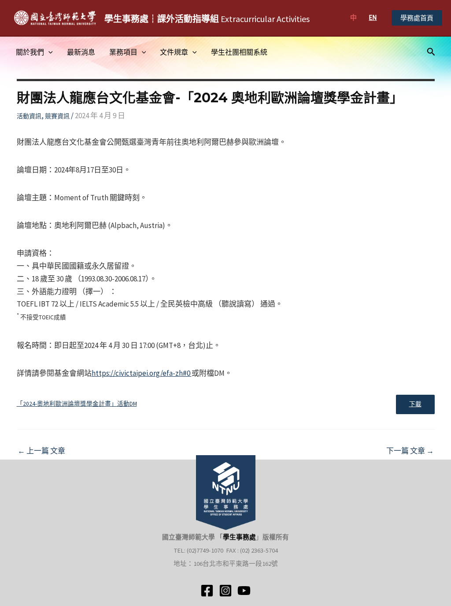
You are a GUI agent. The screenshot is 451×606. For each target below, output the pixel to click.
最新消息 (81, 52)
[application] (48, 52)
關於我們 (30, 52)
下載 (415, 404)
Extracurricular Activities (207, 18)
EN (373, 17)
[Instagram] (225, 590)
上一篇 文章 (41, 451)
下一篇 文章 (410, 451)
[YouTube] (244, 590)
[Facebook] (207, 590)
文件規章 (174, 52)
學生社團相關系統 (239, 52)
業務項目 (123, 52)
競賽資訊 (57, 116)
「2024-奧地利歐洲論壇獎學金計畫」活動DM (77, 404)
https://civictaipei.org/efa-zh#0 (142, 373)
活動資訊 (29, 116)
